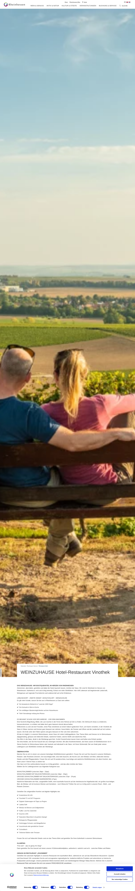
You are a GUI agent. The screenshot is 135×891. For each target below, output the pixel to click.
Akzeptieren (120, 868)
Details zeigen (97, 887)
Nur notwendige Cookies (120, 879)
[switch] (53, 887)
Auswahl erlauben (119, 874)
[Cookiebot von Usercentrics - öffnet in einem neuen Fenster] (12, 887)
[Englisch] (127, 2)
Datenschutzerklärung (41, 875)
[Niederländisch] (129, 2)
